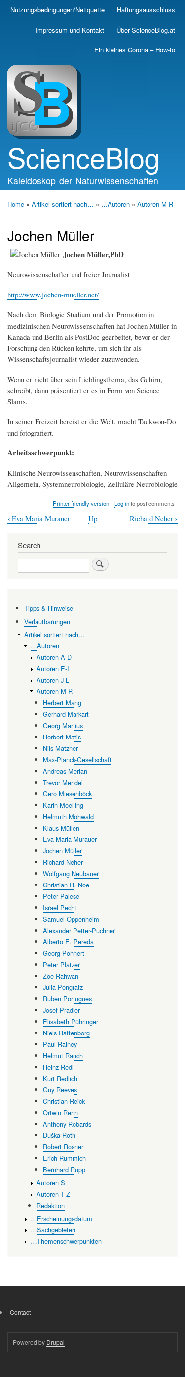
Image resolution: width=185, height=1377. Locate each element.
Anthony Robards (67, 1124)
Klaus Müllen (61, 828)
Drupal (55, 1342)
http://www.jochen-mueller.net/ (53, 294)
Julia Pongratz (63, 987)
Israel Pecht (59, 907)
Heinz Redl (58, 1067)
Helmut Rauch (63, 1055)
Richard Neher (154, 518)
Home (15, 204)
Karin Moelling (63, 805)
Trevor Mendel (63, 782)
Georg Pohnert (63, 953)
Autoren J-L (53, 680)
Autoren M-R (155, 204)
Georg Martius (63, 725)
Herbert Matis (62, 736)
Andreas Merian (65, 771)
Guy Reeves (60, 1089)
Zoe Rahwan (60, 976)
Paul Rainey (60, 1044)
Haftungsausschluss (146, 9)
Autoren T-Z (53, 1194)
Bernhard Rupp (64, 1169)
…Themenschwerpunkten (66, 1241)
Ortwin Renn (60, 1112)
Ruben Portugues (67, 998)
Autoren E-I (53, 668)
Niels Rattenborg (66, 1032)
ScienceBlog (83, 157)
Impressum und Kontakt (70, 30)
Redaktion (51, 1205)
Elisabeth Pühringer (70, 1021)
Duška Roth (59, 1135)
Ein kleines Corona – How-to (134, 49)
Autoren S (51, 1182)
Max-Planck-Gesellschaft (77, 759)
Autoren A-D (54, 657)
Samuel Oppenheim (71, 919)
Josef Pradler (61, 1010)
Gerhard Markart (66, 714)
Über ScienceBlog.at (145, 30)
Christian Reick (64, 1101)
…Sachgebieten (53, 1229)
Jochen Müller (62, 850)
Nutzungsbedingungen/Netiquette (57, 9)
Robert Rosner (63, 1146)
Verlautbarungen (47, 621)
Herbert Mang (62, 702)
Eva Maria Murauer (38, 518)
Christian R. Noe (66, 884)
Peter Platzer (61, 964)
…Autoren (115, 204)
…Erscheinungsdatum (61, 1218)
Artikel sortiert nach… (63, 204)
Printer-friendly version (81, 503)
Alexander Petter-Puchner (79, 930)
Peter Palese (61, 896)
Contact (20, 1312)
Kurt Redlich (60, 1078)
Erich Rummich (64, 1158)
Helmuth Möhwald (68, 816)
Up (92, 518)
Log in (121, 503)
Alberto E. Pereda (68, 941)
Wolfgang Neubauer (71, 873)
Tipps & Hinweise (48, 608)
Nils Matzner (60, 748)
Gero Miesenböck (67, 793)
